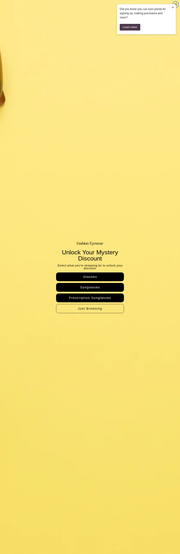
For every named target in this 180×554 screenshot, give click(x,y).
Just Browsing (90, 308)
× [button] (173, 7)
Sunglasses (90, 287)
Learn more (130, 27)
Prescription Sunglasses (90, 298)
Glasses (90, 277)
